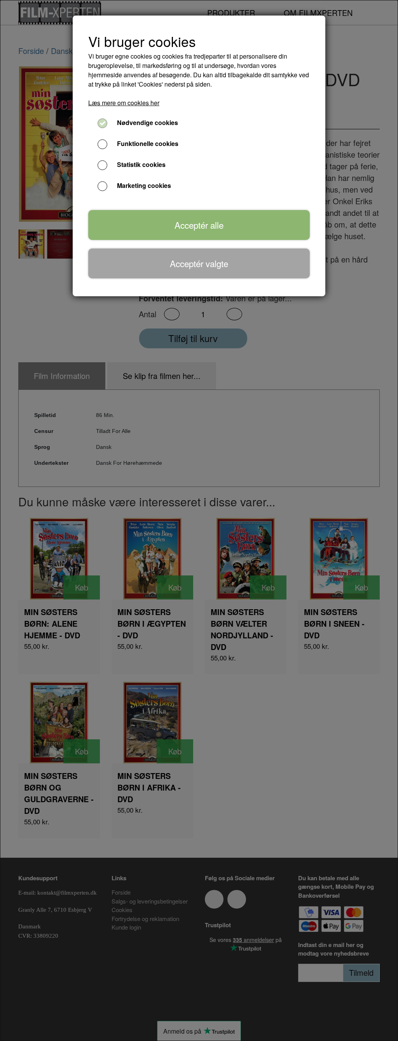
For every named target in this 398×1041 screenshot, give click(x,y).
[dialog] (199, 520)
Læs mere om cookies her (123, 102)
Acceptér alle (199, 225)
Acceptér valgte (199, 263)
